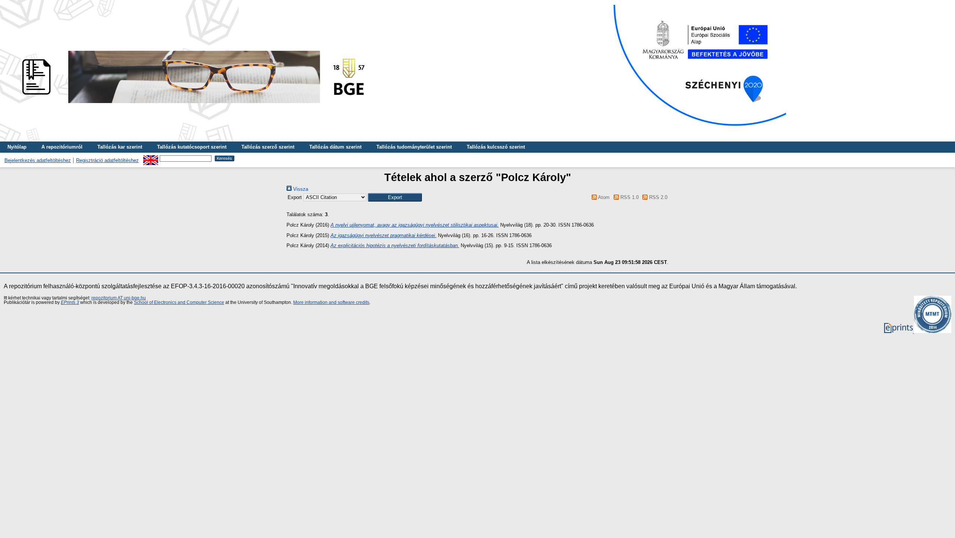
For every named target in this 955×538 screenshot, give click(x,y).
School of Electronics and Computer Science (179, 302)
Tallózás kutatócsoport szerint (191, 147)
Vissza (300, 189)
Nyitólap (16, 147)
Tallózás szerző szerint (267, 147)
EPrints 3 (70, 302)
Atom (603, 197)
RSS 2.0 (657, 197)
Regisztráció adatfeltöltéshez (107, 160)
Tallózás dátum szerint (335, 147)
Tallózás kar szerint (119, 147)
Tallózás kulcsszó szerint (496, 147)
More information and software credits (331, 302)
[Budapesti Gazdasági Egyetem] (190, 105)
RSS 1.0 (628, 197)
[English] (150, 158)
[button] (395, 197)
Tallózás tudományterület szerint (414, 147)
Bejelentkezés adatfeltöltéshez (37, 160)
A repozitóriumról (61, 147)
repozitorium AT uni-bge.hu (118, 298)
